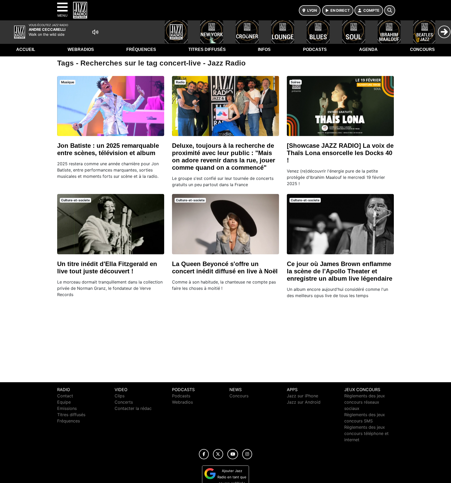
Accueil (25, 49)
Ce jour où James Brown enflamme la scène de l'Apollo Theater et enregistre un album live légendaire (339, 271)
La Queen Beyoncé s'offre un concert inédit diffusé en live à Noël (225, 267)
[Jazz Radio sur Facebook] (204, 454)
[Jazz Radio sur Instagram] (247, 454)
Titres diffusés (207, 49)
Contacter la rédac (133, 408)
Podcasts (315, 49)
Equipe (64, 402)
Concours (422, 49)
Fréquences (141, 49)
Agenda (368, 49)
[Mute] (95, 32)
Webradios (81, 49)
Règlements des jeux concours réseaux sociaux (364, 402)
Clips (119, 395)
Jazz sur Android (304, 402)
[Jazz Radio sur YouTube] (232, 454)
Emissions (67, 408)
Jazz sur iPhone (302, 395)
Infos (264, 49)
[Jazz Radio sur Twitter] (218, 454)
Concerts (124, 402)
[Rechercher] (389, 10)
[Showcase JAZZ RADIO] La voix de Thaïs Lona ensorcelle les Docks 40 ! (340, 153)
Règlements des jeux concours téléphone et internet (366, 433)
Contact (65, 395)
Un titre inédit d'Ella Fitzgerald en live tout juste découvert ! (107, 267)
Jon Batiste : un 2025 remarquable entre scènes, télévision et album (108, 149)
